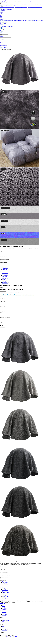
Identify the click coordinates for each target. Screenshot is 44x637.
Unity (22, 20)
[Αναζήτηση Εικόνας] (1, 35)
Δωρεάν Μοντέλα (4, 608)
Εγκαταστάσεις (25, 7)
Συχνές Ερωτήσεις (4, 630)
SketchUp (2, 19)
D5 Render (12, 20)
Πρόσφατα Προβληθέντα (3, 21)
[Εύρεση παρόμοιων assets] (1, 89)
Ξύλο (15, 5)
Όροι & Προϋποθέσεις (3, 636)
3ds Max (1, 14)
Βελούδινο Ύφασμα (5, 275)
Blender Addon (4, 612)
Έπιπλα (34, 7)
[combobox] (22, 34)
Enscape (19, 20)
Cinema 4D (1, 16)
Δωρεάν (31, 7)
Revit (3, 20)
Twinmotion (28, 20)
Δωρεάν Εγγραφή (2, 603)
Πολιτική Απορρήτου (9, 636)
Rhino (1, 20)
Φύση (41, 7)
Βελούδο (3, 277)
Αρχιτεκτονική (2, 39)
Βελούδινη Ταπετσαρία (5, 596)
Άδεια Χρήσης (14, 636)
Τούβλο (8, 7)
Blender (1, 13)
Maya (2, 17)
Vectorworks (8, 20)
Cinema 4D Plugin (4, 614)
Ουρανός (11, 9)
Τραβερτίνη (10, 5)
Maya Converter (4, 615)
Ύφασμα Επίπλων (4, 276)
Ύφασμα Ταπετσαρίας (5, 274)
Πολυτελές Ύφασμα (5, 278)
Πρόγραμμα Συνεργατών (3, 22)
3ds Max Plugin (4, 613)
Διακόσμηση (14, 7)
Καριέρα (3, 621)
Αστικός (13, 5)
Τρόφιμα (29, 7)
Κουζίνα (36, 7)
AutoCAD (5, 20)
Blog (2, 619)
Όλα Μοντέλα (2, 7)
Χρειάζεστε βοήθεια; (3, 23)
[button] (22, 3)
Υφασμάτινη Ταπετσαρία (5, 592)
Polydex (42, 20)
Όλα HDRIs (2, 9)
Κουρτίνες (10, 7)
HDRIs (1, 32)
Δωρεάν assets (3, 10)
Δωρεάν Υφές (4, 607)
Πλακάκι (7, 5)
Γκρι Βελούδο (4, 281)
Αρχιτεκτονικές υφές (5, 582)
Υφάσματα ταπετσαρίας (5, 269)
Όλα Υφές (1, 37)
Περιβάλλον (5, 9)
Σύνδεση (1, 24)
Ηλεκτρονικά (21, 7)
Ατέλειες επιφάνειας (3, 5)
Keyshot (17, 20)
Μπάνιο (5, 7)
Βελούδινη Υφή (4, 280)
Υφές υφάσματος (4, 267)
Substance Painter (38, 20)
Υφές (1, 30)
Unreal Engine (25, 20)
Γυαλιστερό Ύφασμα (5, 283)
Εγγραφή (3, 625)
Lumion (15, 20)
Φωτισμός (38, 7)
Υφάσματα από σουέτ (5, 268)
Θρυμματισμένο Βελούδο (5, 282)
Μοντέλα (1, 31)
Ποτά (19, 7)
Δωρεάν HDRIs (4, 609)
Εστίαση (17, 7)
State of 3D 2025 (4, 622)
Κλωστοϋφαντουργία (5, 273)
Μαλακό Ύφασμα (4, 589)
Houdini (1, 18)
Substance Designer (33, 20)
